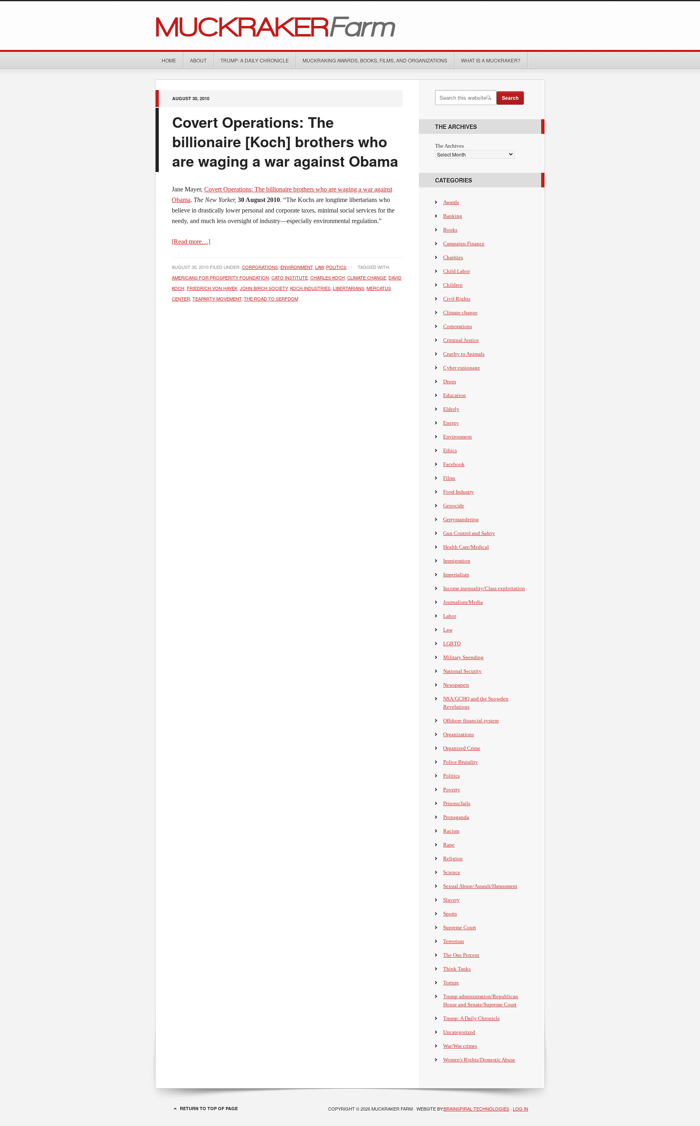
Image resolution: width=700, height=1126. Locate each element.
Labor (449, 616)
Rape (449, 845)
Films (449, 478)
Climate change (460, 312)
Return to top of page (209, 1108)
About (198, 60)
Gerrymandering (461, 519)
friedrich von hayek (212, 288)
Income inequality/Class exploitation (484, 588)
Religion (453, 858)
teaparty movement (216, 298)
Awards (451, 202)
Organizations (458, 734)
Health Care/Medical (466, 547)
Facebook (454, 464)
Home (169, 60)
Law (319, 267)
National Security (462, 671)
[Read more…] (191, 241)
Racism (451, 831)
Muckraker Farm (350, 25)
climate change (366, 277)
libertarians (348, 288)
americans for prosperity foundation (220, 277)
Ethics (450, 450)
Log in (520, 1108)
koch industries (310, 288)
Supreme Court (459, 927)
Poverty (451, 789)
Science (451, 872)
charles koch (327, 277)
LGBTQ (452, 643)
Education (454, 395)
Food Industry (458, 492)
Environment (296, 267)
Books (450, 230)
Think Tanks (457, 969)
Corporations (260, 267)
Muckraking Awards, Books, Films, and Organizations (375, 60)
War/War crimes (460, 1046)
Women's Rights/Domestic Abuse (479, 1060)
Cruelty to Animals (463, 354)
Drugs (449, 381)
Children (453, 285)
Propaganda (456, 817)
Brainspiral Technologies (476, 1108)
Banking (452, 216)
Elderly (451, 409)
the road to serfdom (271, 298)
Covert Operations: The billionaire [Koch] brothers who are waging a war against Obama (285, 141)
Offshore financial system (471, 721)
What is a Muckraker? (491, 60)
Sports (450, 914)
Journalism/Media (463, 602)
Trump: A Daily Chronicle (254, 60)
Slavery (451, 900)
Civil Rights (456, 299)
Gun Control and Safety (469, 533)
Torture (451, 983)
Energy (451, 423)
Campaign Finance (463, 244)
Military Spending (463, 657)
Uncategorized (459, 1032)
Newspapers (456, 685)
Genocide (453, 506)
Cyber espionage (461, 368)
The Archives (449, 146)
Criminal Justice (461, 340)
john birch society (264, 288)
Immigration (456, 561)
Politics (336, 267)
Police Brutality (460, 762)
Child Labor (456, 271)
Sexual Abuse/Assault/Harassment (480, 886)
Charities (453, 257)
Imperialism (456, 575)
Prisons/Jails (456, 803)
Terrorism (453, 941)
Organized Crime (461, 748)
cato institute (289, 277)
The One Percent (461, 955)
